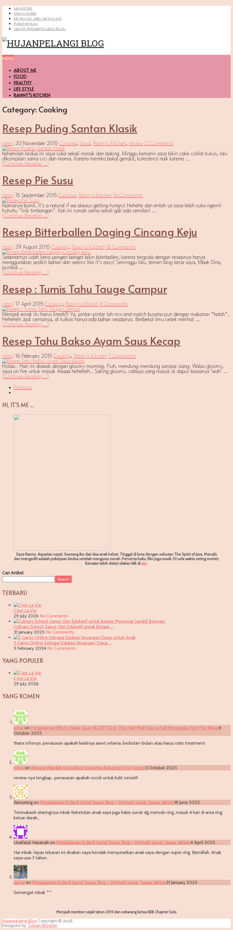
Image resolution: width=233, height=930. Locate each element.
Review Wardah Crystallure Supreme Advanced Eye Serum (88, 767)
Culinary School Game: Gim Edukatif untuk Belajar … (63, 626)
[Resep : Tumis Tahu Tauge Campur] (116, 309)
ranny (8, 143)
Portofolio (26, 23)
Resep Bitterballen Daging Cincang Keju (99, 231)
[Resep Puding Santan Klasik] (116, 148)
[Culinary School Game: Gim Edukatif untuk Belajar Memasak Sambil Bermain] (89, 621)
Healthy (23, 82)
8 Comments (114, 304)
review (136, 143)
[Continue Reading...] (25, 164)
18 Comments (121, 247)
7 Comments (122, 356)
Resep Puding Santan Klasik (69, 127)
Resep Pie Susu (37, 179)
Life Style (24, 88)
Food (20, 76)
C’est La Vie (25, 610)
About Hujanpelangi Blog (40, 28)
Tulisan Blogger (42, 925)
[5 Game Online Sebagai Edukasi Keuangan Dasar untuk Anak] (75, 637)
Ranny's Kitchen (109, 143)
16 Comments (128, 195)
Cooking (68, 143)
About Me (23, 8)
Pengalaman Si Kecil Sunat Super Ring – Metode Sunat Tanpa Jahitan (107, 802)
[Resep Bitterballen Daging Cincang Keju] (116, 252)
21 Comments (159, 143)
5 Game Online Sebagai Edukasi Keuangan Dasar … (63, 643)
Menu (8, 58)
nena (19, 767)
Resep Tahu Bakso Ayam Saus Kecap (91, 340)
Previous (23, 387)
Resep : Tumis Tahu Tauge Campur (84, 288)
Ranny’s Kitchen (32, 95)
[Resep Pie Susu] (116, 200)
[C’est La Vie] (27, 605)
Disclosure (25, 13)
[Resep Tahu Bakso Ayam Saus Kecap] (116, 361)
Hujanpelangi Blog (19, 921)
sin (144, 563)
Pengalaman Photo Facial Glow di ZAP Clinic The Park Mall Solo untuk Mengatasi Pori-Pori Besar (125, 727)
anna (18, 727)
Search (63, 579)
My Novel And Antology (38, 18)
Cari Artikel (13, 572)
